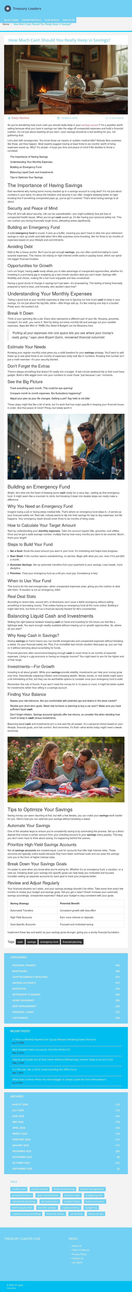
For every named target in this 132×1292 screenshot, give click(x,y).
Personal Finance (66, 965)
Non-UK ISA (69, 20)
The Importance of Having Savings (29, 156)
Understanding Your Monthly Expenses (31, 162)
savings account (90, 125)
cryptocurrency (70, 1207)
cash (20, 941)
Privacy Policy (79, 1254)
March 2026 (66, 1133)
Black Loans (11, 20)
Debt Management (66, 1006)
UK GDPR (77, 1262)
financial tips (96, 1213)
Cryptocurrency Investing (66, 977)
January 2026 (66, 1145)
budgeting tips (94, 1195)
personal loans (49, 1201)
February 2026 (66, 1139)
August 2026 (66, 1104)
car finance (76, 1213)
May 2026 (66, 1122)
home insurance (95, 1201)
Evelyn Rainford (20, 118)
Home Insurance (66, 1000)
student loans (72, 1201)
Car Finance (66, 1017)
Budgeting (66, 988)
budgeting (91, 1207)
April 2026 (66, 1127)
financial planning (72, 941)
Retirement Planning (66, 994)
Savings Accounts (66, 982)
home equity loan (22, 1207)
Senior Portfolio (31, 20)
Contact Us (77, 1258)
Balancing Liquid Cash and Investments (31, 172)
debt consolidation (48, 1195)
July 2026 (66, 1110)
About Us (76, 1245)
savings (32, 941)
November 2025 (66, 1157)
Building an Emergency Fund (26, 167)
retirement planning (23, 1201)
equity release (39, 1189)
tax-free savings (47, 1207)
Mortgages (66, 971)
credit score (19, 1189)
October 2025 (66, 1162)
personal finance (21, 1195)
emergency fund (49, 941)
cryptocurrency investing (26, 1213)
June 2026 (66, 1116)
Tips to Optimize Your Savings (26, 177)
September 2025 (66, 1168)
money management (92, 1189)
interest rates (72, 1195)
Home (6, 24)
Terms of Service (80, 1249)
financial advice (55, 1213)
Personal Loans (66, 1012)
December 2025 (66, 1151)
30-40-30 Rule (52, 20)
